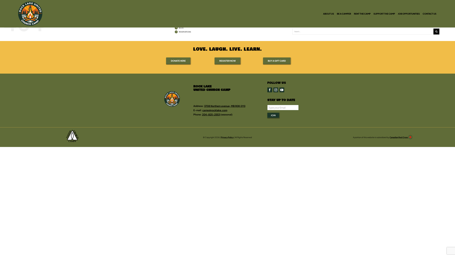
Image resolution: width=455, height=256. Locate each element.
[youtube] (281, 89)
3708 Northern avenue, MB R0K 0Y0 (224, 105)
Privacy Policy (227, 137)
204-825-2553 (211, 114)
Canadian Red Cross (399, 137)
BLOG (181, 28)
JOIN (273, 115)
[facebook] (269, 89)
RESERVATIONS (185, 32)
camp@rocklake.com (214, 110)
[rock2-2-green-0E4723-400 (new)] (30, 2)
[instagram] (275, 89)
